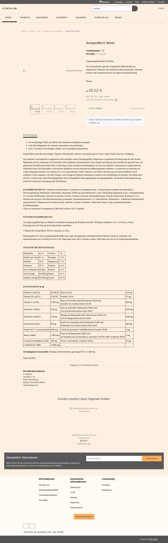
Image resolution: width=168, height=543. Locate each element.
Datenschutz (75, 487)
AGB (72, 492)
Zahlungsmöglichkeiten (48, 490)
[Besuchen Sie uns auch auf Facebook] (25, 526)
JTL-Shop (153, 539)
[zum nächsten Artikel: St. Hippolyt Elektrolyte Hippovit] (144, 31)
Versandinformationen (48, 495)
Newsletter (43, 500)
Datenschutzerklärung (49, 463)
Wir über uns (44, 485)
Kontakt (161, 2)
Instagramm (107, 490)
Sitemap (73, 497)
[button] (145, 8)
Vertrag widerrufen (84, 517)
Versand (106, 96)
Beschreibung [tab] (30, 135)
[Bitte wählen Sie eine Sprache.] (106, 2)
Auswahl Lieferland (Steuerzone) (100, 99)
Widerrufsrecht (76, 507)
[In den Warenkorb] (25, 39)
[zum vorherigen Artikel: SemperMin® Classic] (138, 31)
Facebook (106, 485)
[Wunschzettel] (150, 8)
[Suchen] (135, 8)
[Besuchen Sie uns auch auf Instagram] (32, 526)
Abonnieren (152, 458)
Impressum (74, 502)
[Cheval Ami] (9, 8)
